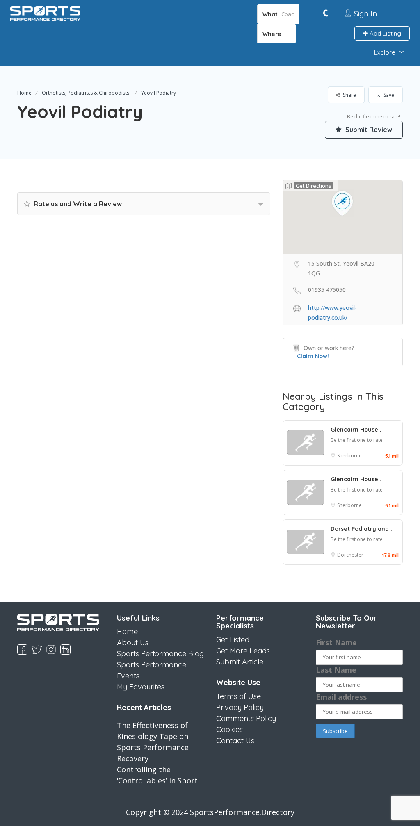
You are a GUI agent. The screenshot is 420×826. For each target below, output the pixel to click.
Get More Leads (243, 650)
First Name (336, 642)
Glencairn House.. (356, 429)
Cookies (229, 729)
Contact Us (235, 740)
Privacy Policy (240, 707)
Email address (341, 697)
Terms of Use (238, 696)
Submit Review (368, 129)
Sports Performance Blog (160, 653)
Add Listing (384, 33)
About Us (132, 642)
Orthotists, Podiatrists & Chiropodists (85, 92)
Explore (384, 52)
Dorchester (350, 554)
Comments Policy (246, 718)
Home (24, 92)
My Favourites (140, 687)
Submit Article (239, 662)
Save (388, 94)
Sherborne (349, 455)
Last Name (336, 670)
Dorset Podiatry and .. (362, 528)
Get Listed (232, 639)
